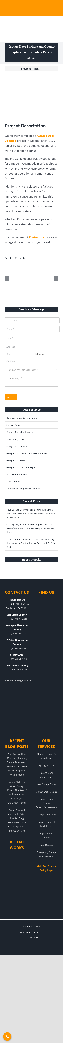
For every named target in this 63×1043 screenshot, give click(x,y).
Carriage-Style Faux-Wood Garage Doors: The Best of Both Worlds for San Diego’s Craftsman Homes (30, 528)
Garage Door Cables (16, 446)
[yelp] (29, 948)
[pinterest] (23, 948)
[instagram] (45, 948)
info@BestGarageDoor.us (18, 680)
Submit (10, 397)
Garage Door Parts (15, 460)
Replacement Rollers (17, 474)
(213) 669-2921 (19, 648)
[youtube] (40, 948)
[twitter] (34, 948)
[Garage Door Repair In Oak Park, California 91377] (21, 896)
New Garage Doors (16, 439)
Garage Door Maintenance (19, 432)
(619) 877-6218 (19, 618)
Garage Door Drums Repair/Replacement (27, 453)
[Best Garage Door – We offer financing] (31, 4)
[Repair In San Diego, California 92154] (43, 571)
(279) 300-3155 (19, 669)
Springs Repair (14, 425)
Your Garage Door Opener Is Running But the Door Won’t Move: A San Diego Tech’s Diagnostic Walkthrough (30, 513)
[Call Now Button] (7, 1036)
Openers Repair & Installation (21, 417)
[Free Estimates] (31, 11)
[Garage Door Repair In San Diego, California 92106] (32, 571)
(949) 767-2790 (19, 633)
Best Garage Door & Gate (31, 932)
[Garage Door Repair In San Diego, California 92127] (10, 571)
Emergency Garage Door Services (23, 488)
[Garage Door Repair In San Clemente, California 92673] (21, 877)
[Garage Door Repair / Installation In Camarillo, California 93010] (12, 896)
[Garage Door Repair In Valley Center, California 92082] (21, 887)
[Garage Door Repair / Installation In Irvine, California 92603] (12, 877)
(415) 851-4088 (19, 658)
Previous (26, 68)
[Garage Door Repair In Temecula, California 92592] (21, 571)
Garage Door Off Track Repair (21, 467)
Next (37, 68)
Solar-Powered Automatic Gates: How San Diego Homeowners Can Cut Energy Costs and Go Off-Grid (30, 543)
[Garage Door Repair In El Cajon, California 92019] (21, 906)
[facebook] (18, 948)
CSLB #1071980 (31, 937)
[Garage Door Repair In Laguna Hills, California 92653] (12, 906)
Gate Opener (13, 481)
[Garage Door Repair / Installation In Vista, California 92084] (12, 887)
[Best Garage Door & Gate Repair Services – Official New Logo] (14, 28)
